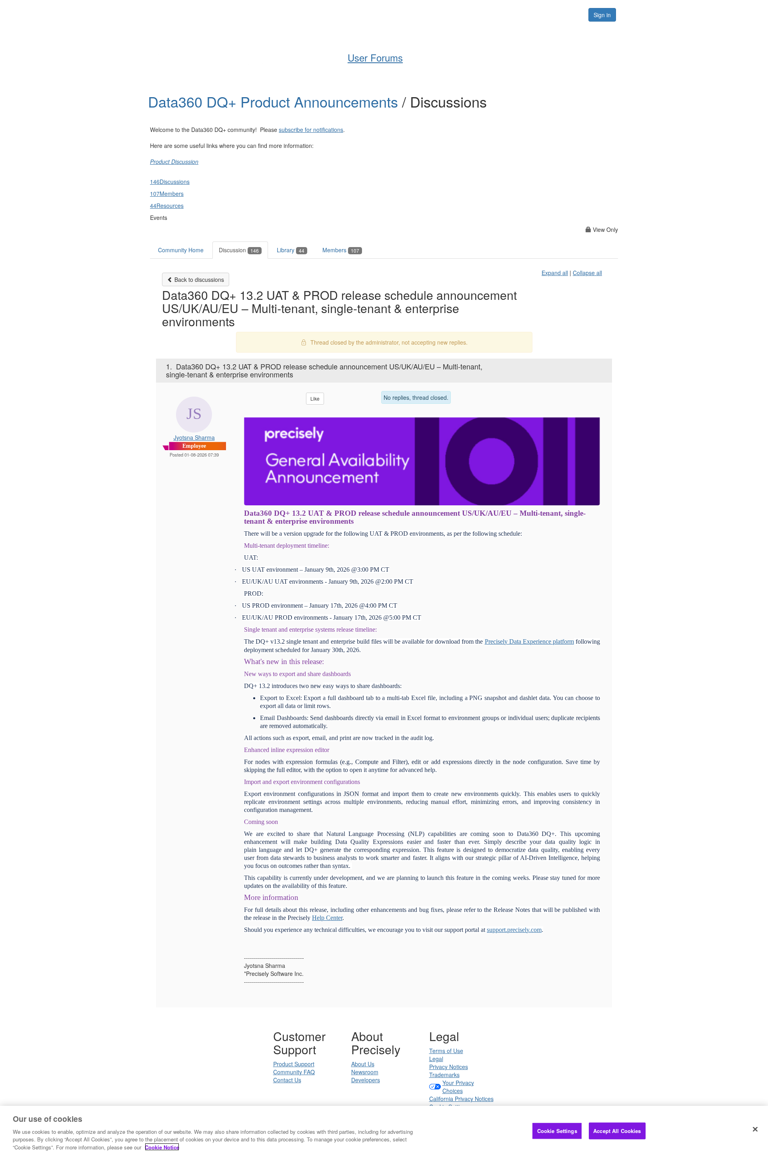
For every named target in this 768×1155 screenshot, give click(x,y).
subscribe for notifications (311, 130)
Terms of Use (446, 1051)
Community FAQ (294, 1072)
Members (340, 250)
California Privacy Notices (461, 1099)
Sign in (602, 15)
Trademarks (444, 1075)
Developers (365, 1080)
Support (403, 14)
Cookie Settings (557, 1131)
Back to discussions (198, 279)
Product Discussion (174, 162)
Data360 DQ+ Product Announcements (275, 101)
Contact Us (287, 1080)
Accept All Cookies (617, 1131)
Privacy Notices (448, 1067)
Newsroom (364, 1072)
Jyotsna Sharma (194, 437)
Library (290, 250)
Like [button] (315, 398)
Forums (489, 14)
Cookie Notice (162, 1147)
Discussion (239, 250)
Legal (436, 1059)
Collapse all (587, 273)
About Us (362, 1064)
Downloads (446, 14)
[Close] (755, 1129)
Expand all (555, 273)
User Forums (375, 57)
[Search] (573, 15)
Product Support (293, 1064)
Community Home (181, 250)
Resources (531, 14)
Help (368, 14)
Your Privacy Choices (458, 1087)
